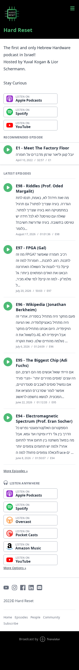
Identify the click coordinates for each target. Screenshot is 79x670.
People (35, 617)
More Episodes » (16, 471)
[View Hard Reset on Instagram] (14, 587)
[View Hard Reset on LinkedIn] (31, 587)
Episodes (21, 617)
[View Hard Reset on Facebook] (22, 587)
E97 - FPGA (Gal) (31, 247)
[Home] (39, 14)
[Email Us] (39, 587)
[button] (8, 149)
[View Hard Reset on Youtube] (6, 587)
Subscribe (11, 623)
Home (8, 617)
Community (51, 617)
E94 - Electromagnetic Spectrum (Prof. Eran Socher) (44, 418)
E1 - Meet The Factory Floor (42, 148)
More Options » (15, 568)
